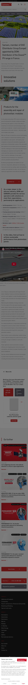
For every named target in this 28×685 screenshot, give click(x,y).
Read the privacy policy (5, 679)
